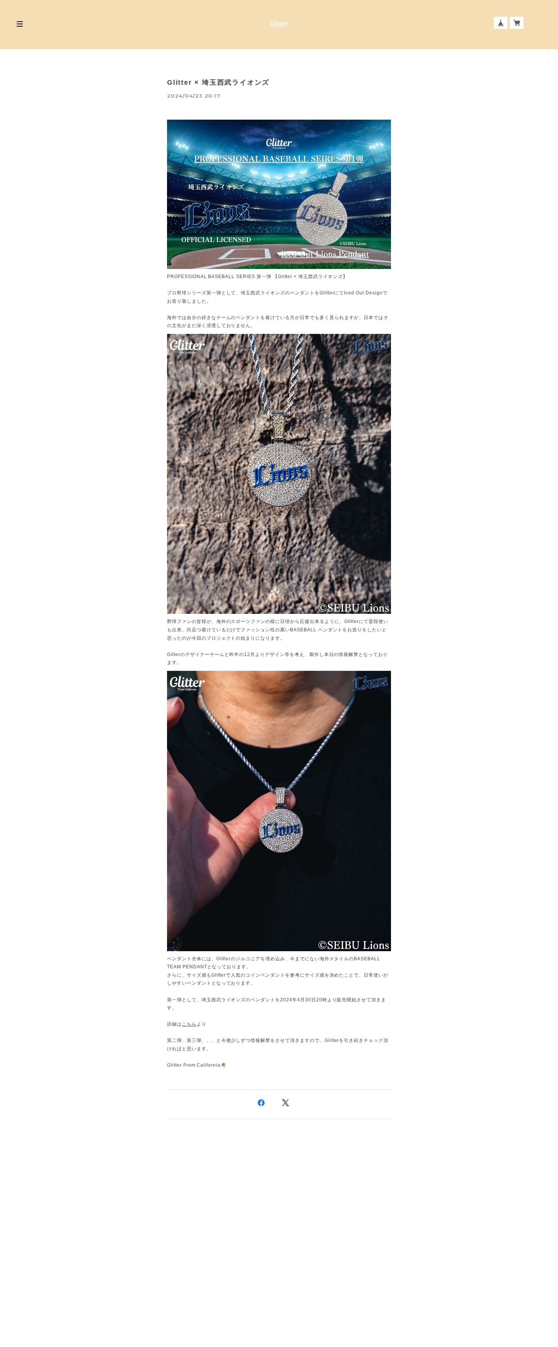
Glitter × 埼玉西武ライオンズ (218, 82)
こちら (189, 1024)
